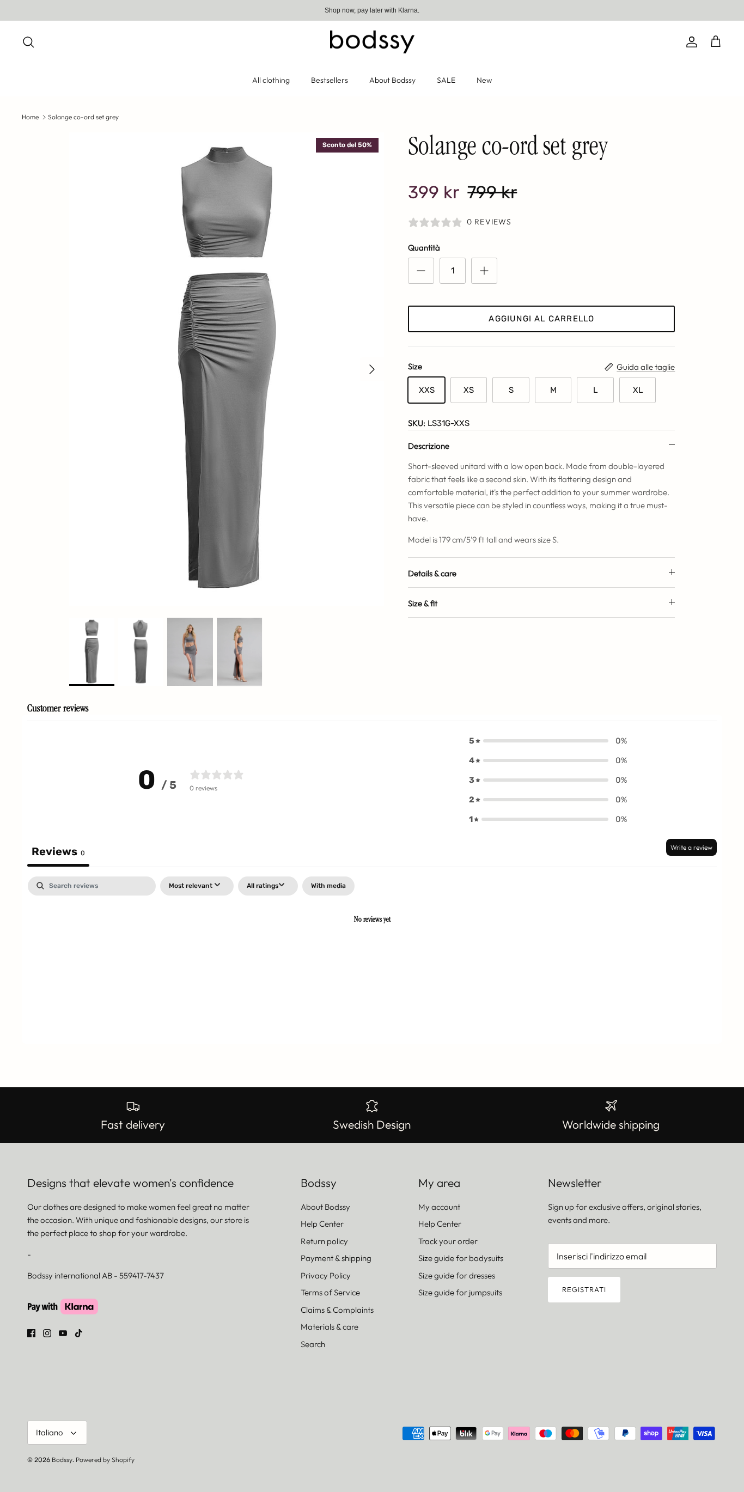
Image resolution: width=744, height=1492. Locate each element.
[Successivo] (372, 369)
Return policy (324, 1241)
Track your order (448, 1241)
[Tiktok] (79, 1333)
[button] (548, 740)
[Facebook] (31, 1333)
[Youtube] (63, 1333)
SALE (446, 80)
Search (313, 1344)
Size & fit (422, 603)
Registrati (584, 1289)
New (484, 80)
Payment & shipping (336, 1258)
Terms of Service (330, 1292)
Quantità (424, 247)
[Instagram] (47, 1333)
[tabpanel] (372, 957)
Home (30, 117)
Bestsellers (329, 80)
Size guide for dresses (456, 1275)
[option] (227, 369)
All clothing (271, 80)
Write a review (691, 847)
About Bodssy (392, 80)
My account (439, 1207)
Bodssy (62, 1460)
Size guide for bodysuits (460, 1258)
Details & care (432, 573)
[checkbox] (328, 886)
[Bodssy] (372, 42)
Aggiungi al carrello (541, 319)
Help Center (322, 1224)
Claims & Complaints (337, 1310)
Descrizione (428, 446)
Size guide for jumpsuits (460, 1292)
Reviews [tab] (58, 851)
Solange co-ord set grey (83, 117)
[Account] (689, 41)
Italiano (49, 1432)
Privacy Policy (326, 1275)
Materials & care (329, 1327)
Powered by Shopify (105, 1460)
